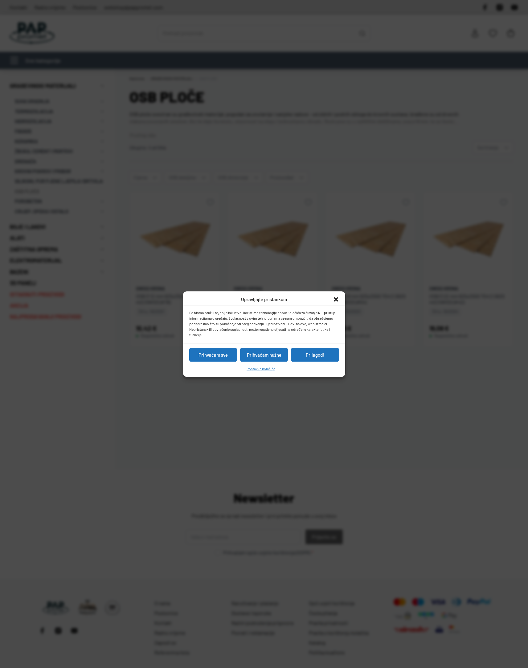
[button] (336, 299)
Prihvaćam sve (213, 355)
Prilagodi (315, 355)
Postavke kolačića (261, 369)
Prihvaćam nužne (264, 355)
